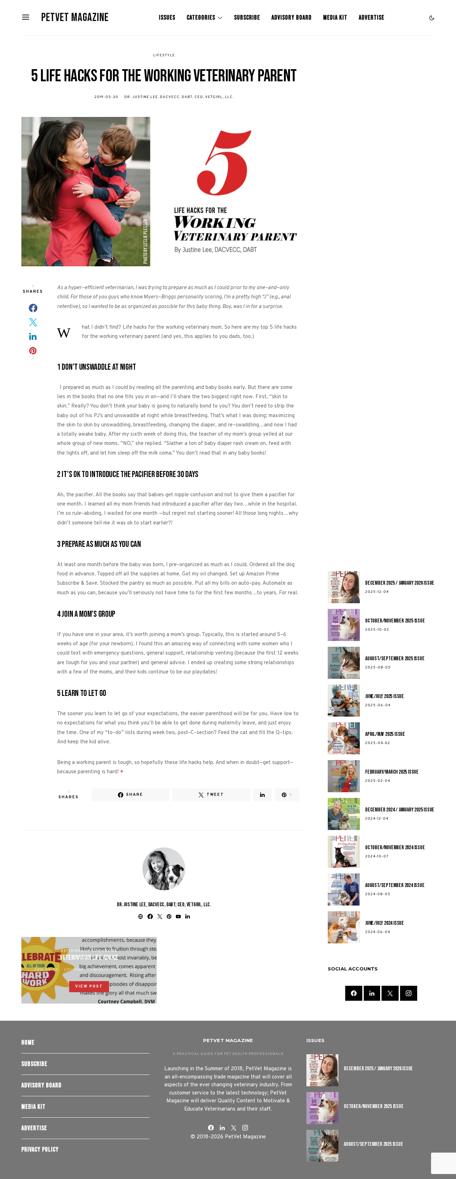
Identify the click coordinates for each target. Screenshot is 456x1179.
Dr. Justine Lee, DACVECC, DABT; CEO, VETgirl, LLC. (179, 97)
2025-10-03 (377, 629)
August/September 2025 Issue (395, 658)
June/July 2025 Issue (384, 696)
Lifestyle (164, 55)
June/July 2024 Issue (384, 923)
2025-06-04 (377, 705)
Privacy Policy (40, 1149)
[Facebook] (353, 993)
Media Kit (335, 17)
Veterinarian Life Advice (89, 951)
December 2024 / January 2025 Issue (399, 809)
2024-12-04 (376, 818)
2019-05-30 (106, 97)
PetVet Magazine (75, 18)
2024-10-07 (377, 856)
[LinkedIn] (372, 993)
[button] (432, 18)
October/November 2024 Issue (395, 847)
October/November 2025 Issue (395, 620)
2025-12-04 (377, 592)
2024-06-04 (377, 932)
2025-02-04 (377, 781)
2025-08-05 (378, 667)
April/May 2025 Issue (385, 734)
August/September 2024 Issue (395, 885)
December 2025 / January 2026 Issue (399, 583)
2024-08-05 (377, 894)
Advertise (371, 17)
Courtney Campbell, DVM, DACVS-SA (104, 970)
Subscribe (247, 17)
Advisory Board (291, 17)
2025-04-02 (377, 743)
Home (28, 1042)
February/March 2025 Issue (392, 772)
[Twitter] (390, 993)
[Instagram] (408, 993)
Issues (167, 17)
